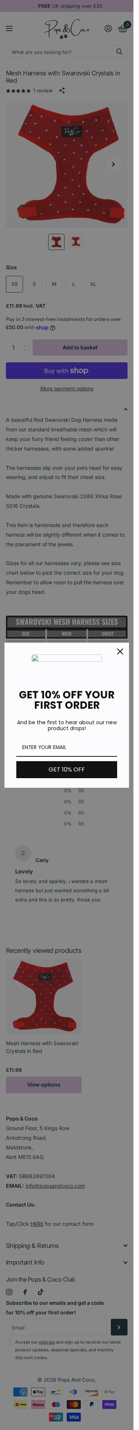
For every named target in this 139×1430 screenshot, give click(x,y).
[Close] (120, 651)
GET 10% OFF (67, 769)
